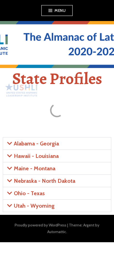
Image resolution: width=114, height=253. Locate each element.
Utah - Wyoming (34, 205)
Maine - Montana (34, 168)
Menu (60, 10)
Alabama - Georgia (36, 143)
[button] (57, 143)
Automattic (56, 231)
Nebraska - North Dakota (44, 181)
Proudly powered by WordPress (40, 225)
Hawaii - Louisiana (36, 156)
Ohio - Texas (29, 193)
